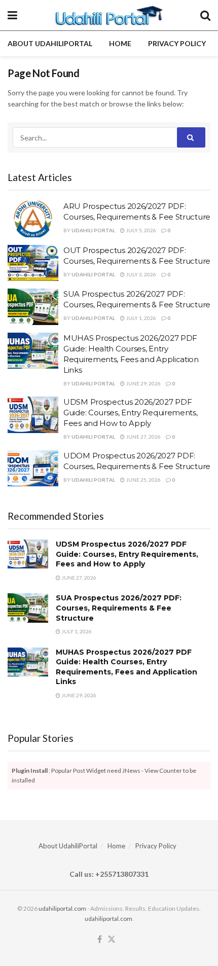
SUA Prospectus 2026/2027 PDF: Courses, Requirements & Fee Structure (118, 607)
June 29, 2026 (143, 383)
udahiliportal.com (62, 908)
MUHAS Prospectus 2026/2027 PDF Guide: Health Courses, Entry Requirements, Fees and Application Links (126, 667)
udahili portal (93, 230)
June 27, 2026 (143, 437)
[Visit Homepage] (108, 15)
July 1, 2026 (140, 318)
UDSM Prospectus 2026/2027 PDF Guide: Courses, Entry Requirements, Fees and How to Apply (130, 412)
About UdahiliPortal (50, 43)
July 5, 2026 (140, 230)
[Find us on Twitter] (111, 939)
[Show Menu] (12, 15)
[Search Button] (205, 15)
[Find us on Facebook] (99, 939)
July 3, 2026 (140, 274)
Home (120, 43)
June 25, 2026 (143, 480)
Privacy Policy (177, 43)
